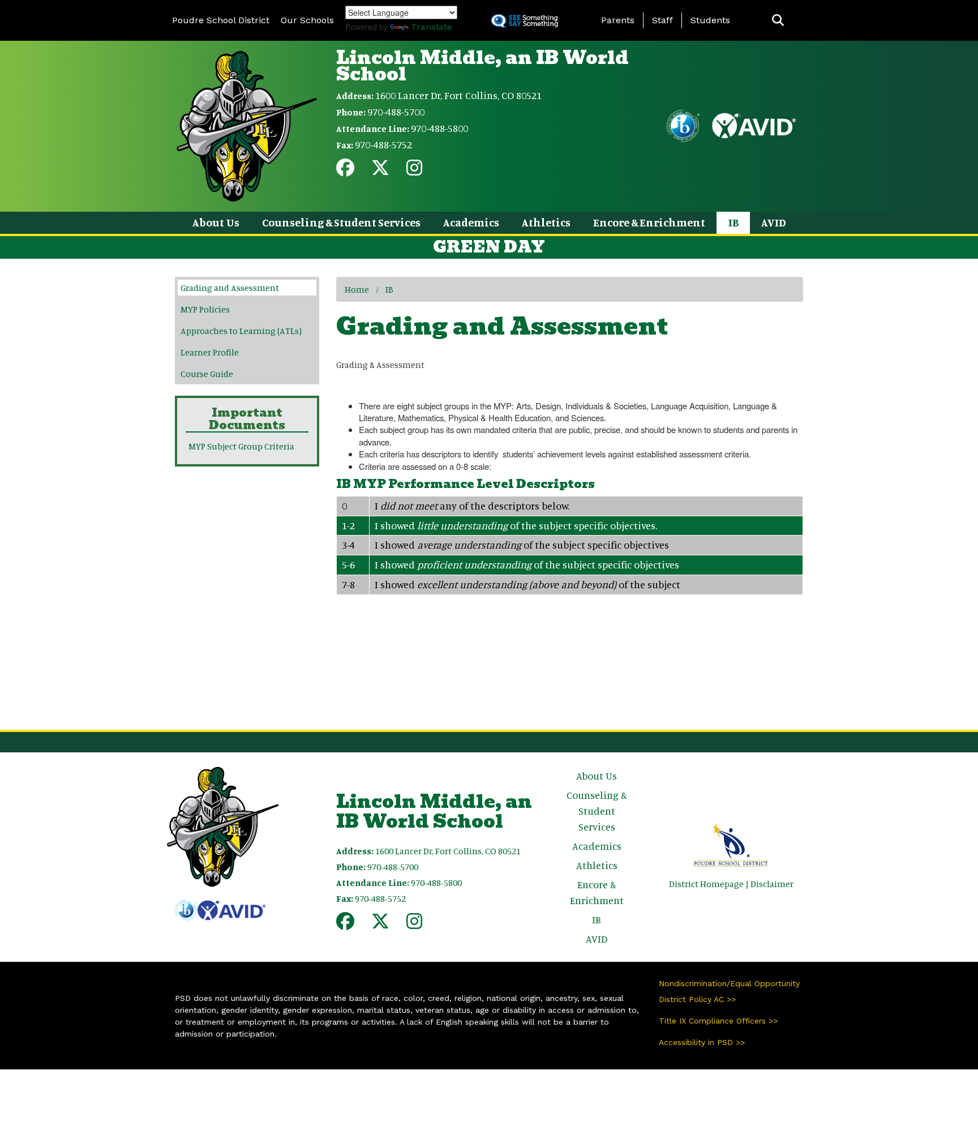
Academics (471, 222)
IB (733, 222)
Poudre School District (220, 20)
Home (357, 289)
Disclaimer (771, 883)
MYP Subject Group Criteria (241, 446)
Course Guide (207, 373)
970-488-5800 (439, 128)
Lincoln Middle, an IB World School (482, 65)
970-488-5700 (395, 111)
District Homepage (706, 883)
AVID (773, 222)
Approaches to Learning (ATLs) (241, 330)
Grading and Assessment (230, 287)
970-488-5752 (383, 144)
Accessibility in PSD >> (702, 1042)
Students (710, 20)
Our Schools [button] (307, 20)
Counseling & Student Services (341, 222)
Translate (431, 27)
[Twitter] (380, 171)
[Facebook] (345, 171)
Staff (662, 20)
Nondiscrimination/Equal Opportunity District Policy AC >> (729, 991)
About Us (215, 222)
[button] (778, 21)
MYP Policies (205, 309)
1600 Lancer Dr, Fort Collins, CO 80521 (458, 95)
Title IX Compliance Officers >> (718, 1020)
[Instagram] (414, 171)
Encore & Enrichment (649, 222)
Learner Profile (210, 352)
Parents (617, 20)
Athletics (546, 222)
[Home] (247, 125)
